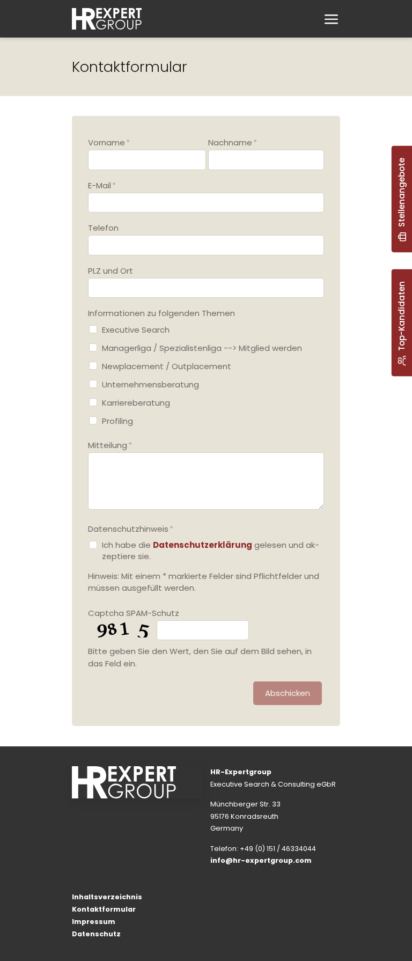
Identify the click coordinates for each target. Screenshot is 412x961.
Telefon (103, 227)
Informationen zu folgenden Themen (161, 313)
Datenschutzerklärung (202, 545)
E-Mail (102, 185)
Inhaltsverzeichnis (107, 896)
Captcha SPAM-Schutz (133, 613)
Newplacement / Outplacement (166, 366)
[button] (330, 19)
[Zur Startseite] (107, 19)
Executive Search (136, 329)
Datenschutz (96, 933)
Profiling (117, 421)
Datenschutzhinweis (130, 528)
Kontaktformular (104, 909)
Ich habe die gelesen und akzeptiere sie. (210, 550)
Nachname (232, 142)
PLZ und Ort (110, 270)
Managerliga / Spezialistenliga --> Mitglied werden (202, 348)
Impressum (93, 921)
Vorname (109, 142)
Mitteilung (110, 445)
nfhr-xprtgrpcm (262, 860)
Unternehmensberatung (150, 384)
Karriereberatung (136, 402)
